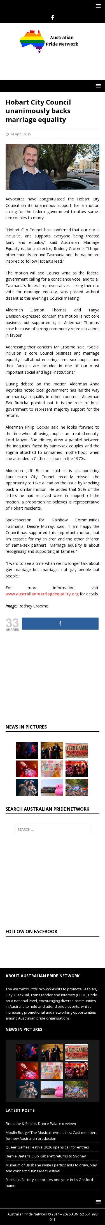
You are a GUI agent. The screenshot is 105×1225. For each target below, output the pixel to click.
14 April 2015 (20, 123)
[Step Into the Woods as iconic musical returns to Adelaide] (27, 777)
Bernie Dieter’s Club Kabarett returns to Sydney (46, 1145)
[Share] (60, 613)
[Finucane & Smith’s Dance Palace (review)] (27, 739)
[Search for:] (52, 819)
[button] (97, 5)
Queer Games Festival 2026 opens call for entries (47, 1136)
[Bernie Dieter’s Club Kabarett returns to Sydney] (27, 758)
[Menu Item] (52, 17)
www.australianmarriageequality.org (42, 583)
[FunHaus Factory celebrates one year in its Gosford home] (77, 758)
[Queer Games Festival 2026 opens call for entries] (77, 739)
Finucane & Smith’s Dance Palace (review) (41, 1112)
